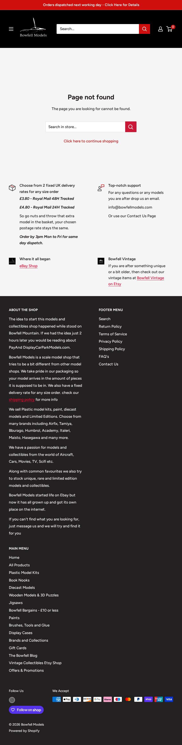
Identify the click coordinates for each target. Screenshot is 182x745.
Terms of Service (113, 334)
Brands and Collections (28, 640)
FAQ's (104, 356)
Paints (14, 618)
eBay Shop (29, 266)
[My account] (160, 29)
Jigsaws (16, 602)
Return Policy (110, 326)
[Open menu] (11, 29)
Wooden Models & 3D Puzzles (34, 595)
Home (14, 557)
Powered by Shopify (24, 731)
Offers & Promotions (26, 670)
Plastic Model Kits (24, 572)
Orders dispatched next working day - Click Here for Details (91, 5)
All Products (19, 565)
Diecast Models (22, 587)
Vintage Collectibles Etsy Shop (35, 663)
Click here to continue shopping (91, 141)
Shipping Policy (112, 349)
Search (105, 319)
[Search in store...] (130, 126)
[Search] (144, 29)
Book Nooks (19, 580)
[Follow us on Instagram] (12, 700)
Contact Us (108, 364)
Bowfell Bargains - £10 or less (33, 610)
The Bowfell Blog (23, 655)
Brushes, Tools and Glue (29, 625)
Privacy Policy (110, 341)
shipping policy (22, 399)
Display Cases (20, 632)
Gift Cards (17, 648)
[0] (169, 29)
